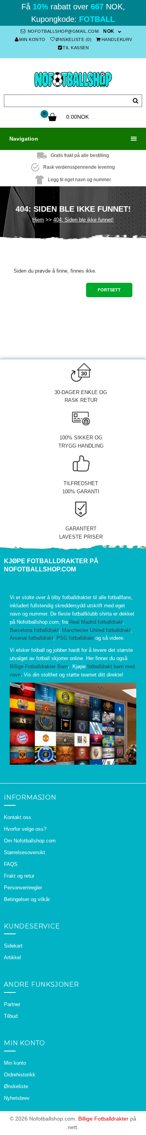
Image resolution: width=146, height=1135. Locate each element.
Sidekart (13, 946)
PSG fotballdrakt (75, 638)
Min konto (32, 39)
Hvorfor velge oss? (25, 829)
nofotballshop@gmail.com (62, 31)
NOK (108, 31)
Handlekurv (117, 39)
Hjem (38, 220)
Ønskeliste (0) (73, 39)
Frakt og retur (19, 876)
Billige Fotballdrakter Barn (39, 666)
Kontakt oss (17, 817)
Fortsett (109, 289)
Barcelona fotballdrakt (34, 630)
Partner (12, 1004)
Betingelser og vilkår (27, 899)
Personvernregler (23, 888)
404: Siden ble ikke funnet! (83, 220)
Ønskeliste (16, 1086)
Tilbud (11, 1016)
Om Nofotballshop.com (30, 841)
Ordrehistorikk (19, 1075)
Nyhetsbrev (17, 1098)
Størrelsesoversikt (24, 852)
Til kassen (76, 47)
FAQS (11, 864)
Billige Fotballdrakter (103, 1118)
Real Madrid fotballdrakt (96, 622)
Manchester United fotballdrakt (96, 630)
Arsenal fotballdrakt (31, 638)
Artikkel (12, 957)
